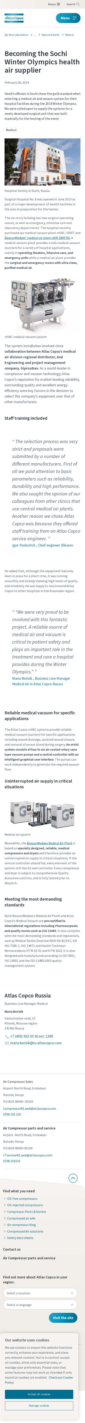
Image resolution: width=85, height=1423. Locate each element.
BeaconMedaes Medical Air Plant (49, 843)
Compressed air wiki (21, 1218)
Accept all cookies (39, 1394)
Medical (11, 130)
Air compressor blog (21, 1225)
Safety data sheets (20, 1238)
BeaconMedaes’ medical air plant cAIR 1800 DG (37, 238)
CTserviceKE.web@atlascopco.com (27, 1155)
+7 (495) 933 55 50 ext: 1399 (31, 1036)
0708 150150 (11, 1161)
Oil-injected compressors (25, 1205)
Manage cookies (39, 1405)
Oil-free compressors (22, 1198)
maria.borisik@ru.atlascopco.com (36, 1042)
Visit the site (63, 1317)
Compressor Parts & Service (26, 1212)
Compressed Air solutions (25, 1231)
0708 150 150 (12, 1114)
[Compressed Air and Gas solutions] (34, 35)
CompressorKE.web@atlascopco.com (29, 1108)
